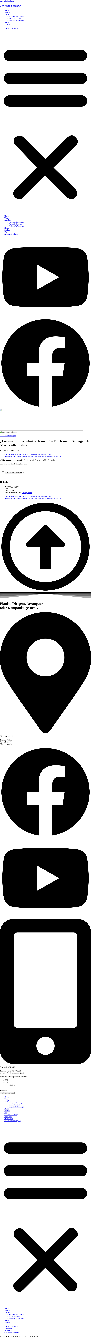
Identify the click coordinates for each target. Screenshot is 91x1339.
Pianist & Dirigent (15, 18)
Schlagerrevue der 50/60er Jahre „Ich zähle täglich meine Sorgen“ (28, 454)
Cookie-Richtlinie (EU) (12, 1121)
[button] (45, 122)
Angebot (7, 14)
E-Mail (2, 1083)
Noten (6, 22)
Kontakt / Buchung (11, 28)
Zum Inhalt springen (7, 1)
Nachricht (3, 1091)
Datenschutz (8, 1119)
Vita (5, 26)
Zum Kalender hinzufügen (13, 473)
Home (6, 10)
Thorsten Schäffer (10, 5)
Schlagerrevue (27, 493)
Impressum (8, 1117)
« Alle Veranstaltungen (8, 436)
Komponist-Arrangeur (16, 16)
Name (2, 1080)
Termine (7, 12)
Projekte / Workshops (16, 20)
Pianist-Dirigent (14, 1105)
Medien (7, 24)
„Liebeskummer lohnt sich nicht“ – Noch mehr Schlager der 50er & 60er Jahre (32, 456)
